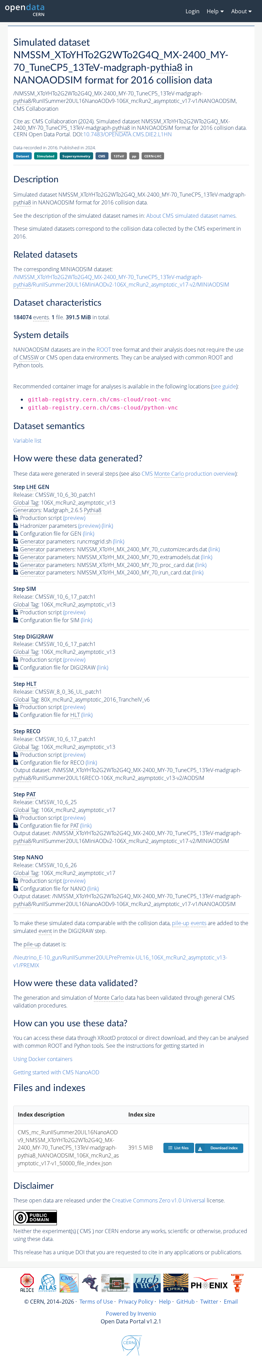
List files (181, 1148)
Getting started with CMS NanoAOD (56, 1072)
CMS (101, 156)
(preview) (74, 518)
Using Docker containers (42, 1059)
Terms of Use (96, 1301)
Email (231, 1301)
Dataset (22, 156)
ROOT (104, 349)
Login (193, 11)
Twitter (209, 1301)
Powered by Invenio (131, 1313)
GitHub (185, 1301)
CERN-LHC (152, 156)
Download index (224, 1148)
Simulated (45, 156)
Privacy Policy (135, 1301)
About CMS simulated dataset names (190, 215)
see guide (224, 386)
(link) (107, 525)
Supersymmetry (76, 156)
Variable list (27, 440)
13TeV (119, 156)
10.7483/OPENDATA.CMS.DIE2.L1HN (127, 134)
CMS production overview (188, 473)
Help (165, 1301)
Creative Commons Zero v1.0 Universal (158, 1200)
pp (134, 156)
